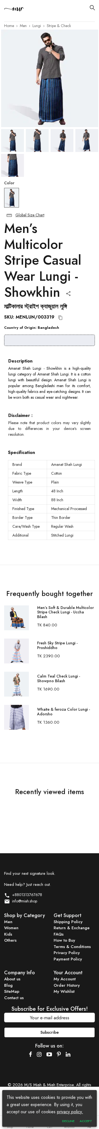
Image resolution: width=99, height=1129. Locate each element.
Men (23, 25)
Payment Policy (68, 959)
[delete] (9, 215)
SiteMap (11, 991)
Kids (8, 934)
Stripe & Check (59, 25)
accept (86, 1121)
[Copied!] (60, 317)
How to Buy (64, 940)
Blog (8, 985)
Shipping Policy (68, 922)
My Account (65, 979)
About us (12, 979)
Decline (68, 1121)
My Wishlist (64, 991)
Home (9, 25)
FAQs (59, 934)
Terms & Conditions (72, 947)
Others (10, 940)
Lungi (36, 25)
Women (11, 928)
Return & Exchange (72, 928)
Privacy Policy (67, 953)
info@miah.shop (23, 901)
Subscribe (49, 1032)
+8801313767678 (26, 894)
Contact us (14, 998)
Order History (67, 985)
